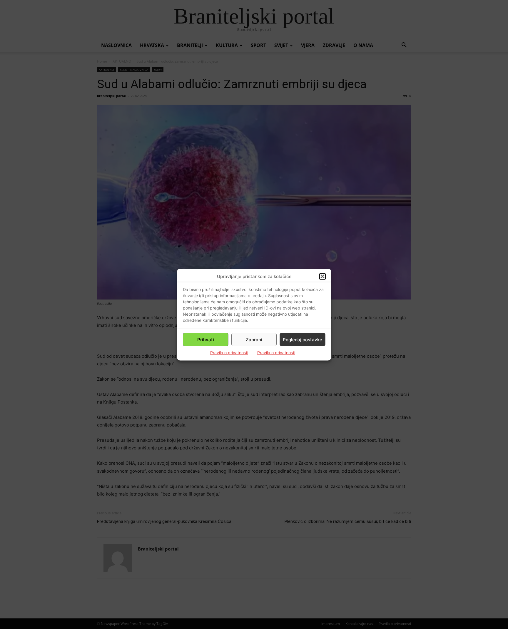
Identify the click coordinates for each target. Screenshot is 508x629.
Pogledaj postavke (302, 339)
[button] (322, 276)
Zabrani (254, 339)
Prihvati (205, 339)
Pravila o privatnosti (229, 352)
